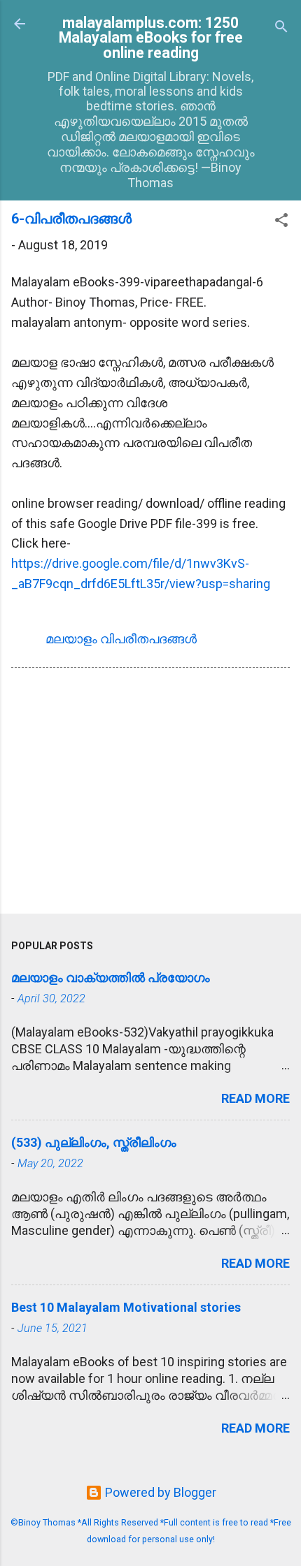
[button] (281, 222)
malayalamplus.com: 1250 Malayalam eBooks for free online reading (151, 37)
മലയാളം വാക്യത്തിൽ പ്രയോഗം (110, 977)
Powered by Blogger (159, 1492)
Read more (255, 1098)
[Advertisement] (150, 793)
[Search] (281, 28)
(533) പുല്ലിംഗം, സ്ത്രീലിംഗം (93, 1142)
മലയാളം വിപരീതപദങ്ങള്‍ (121, 638)
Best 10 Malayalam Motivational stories (126, 1307)
